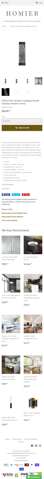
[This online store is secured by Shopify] (21, 477)
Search (7, 439)
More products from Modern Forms (14, 213)
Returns (21, 442)
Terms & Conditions (30, 439)
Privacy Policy (17, 439)
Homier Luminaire (24, 451)
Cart (40, 3)
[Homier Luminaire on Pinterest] (36, 446)
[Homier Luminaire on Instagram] (40, 446)
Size (3, 116)
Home (4, 26)
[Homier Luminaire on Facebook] (32, 446)
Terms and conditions (10, 220)
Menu (7, 3)
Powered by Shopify (21, 460)
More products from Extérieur (12, 217)
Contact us (35, 477)
